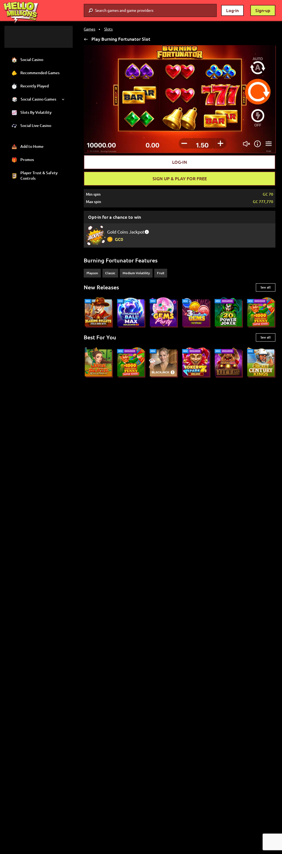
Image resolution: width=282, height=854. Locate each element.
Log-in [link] (232, 10)
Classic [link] (110, 273)
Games (89, 29)
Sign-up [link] (262, 10)
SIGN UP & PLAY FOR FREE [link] (180, 178)
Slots (108, 29)
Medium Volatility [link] (136, 273)
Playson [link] (92, 273)
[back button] (86, 39)
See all (266, 287)
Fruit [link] (160, 273)
